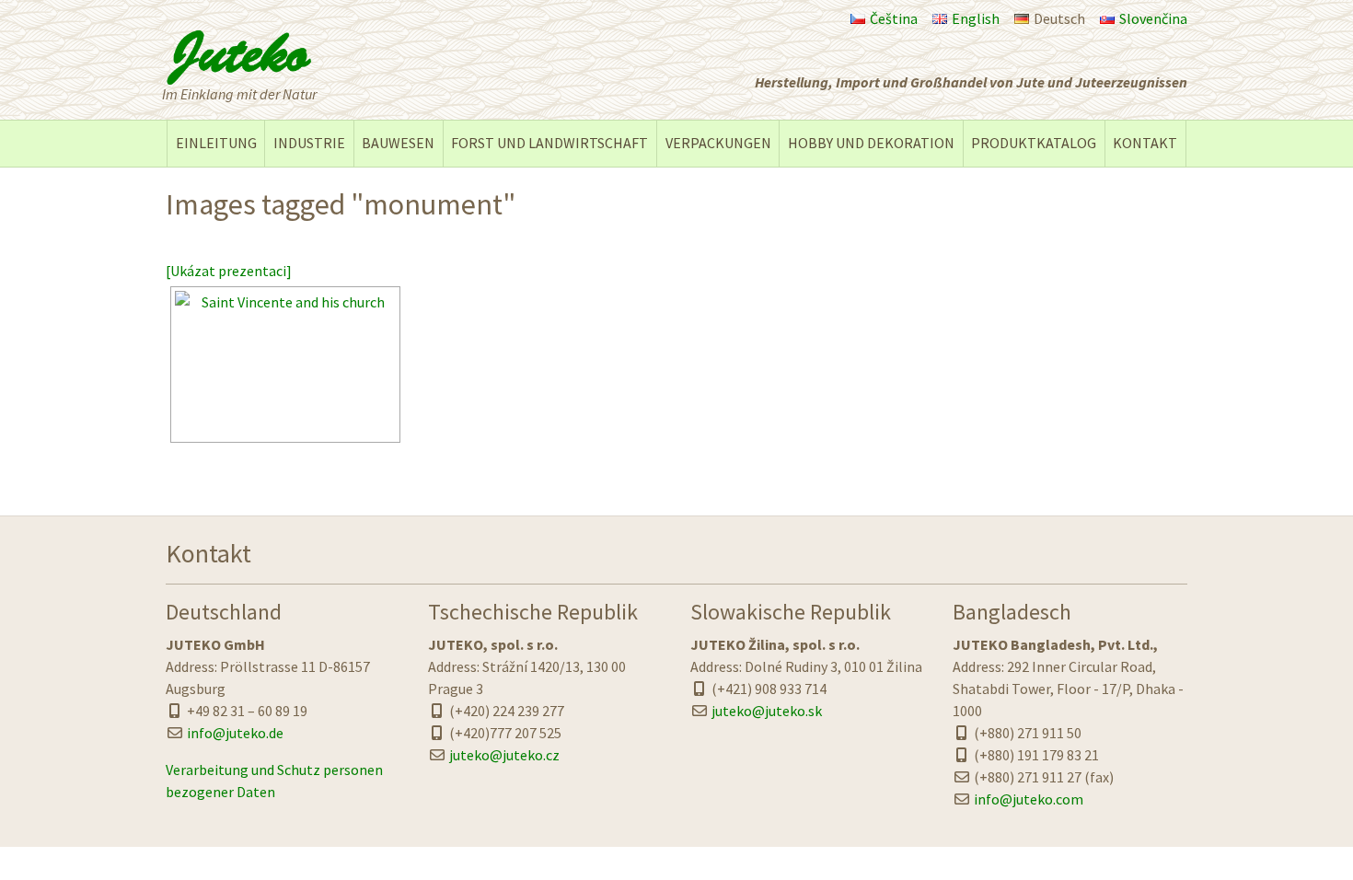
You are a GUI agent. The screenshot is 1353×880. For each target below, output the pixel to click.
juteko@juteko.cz (504, 755)
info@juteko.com (1028, 799)
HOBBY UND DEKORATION (871, 142)
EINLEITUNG (216, 142)
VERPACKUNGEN (718, 142)
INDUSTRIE (309, 142)
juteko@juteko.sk (766, 710)
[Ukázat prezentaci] (229, 270)
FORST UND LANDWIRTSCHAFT (549, 142)
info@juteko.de (235, 733)
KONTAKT (1145, 142)
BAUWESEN (398, 142)
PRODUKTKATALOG (1033, 142)
